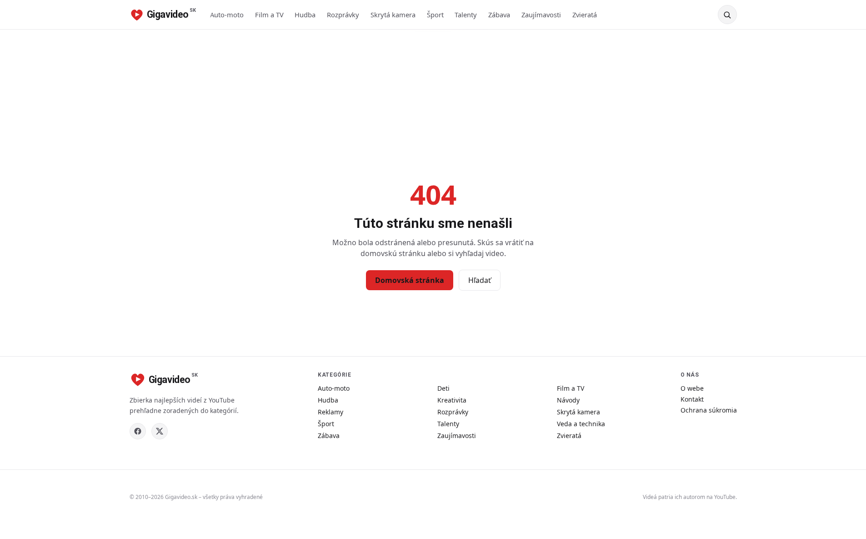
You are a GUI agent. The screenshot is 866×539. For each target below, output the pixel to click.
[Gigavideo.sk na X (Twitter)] (159, 431)
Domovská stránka (409, 280)
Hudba (305, 14)
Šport (435, 14)
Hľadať (479, 280)
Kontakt (692, 399)
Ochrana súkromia (709, 410)
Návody (568, 400)
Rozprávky (343, 14)
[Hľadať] (727, 14)
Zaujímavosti (541, 14)
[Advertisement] (433, 97)
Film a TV (269, 14)
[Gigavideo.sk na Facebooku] (138, 431)
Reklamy (330, 412)
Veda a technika (581, 423)
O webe (692, 388)
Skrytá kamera (392, 14)
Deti (443, 388)
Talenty (466, 14)
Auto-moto (227, 14)
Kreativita (451, 400)
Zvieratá (584, 14)
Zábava (499, 14)
